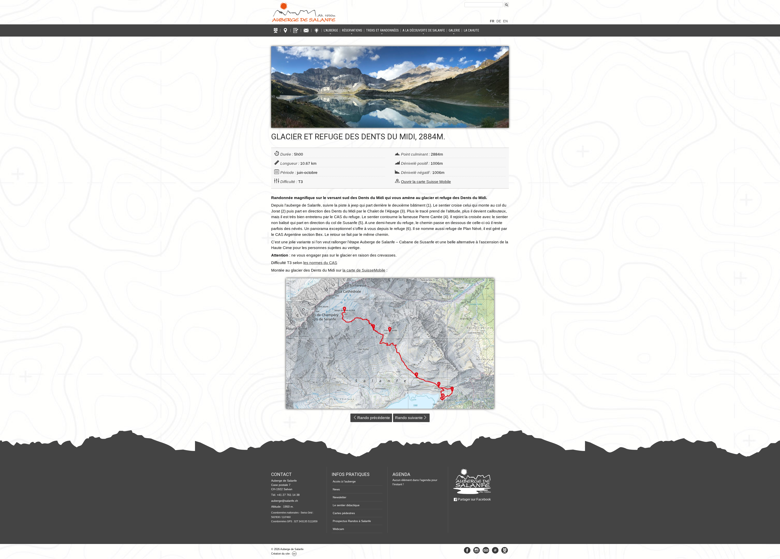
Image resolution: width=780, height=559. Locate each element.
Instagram (476, 550)
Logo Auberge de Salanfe (303, 12)
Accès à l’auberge (344, 481)
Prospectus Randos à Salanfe (352, 521)
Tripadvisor (486, 550)
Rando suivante (409, 418)
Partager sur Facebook (474, 499)
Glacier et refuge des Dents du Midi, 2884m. (358, 136)
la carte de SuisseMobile (363, 270)
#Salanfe (495, 550)
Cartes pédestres (344, 513)
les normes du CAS (320, 263)
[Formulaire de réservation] (295, 30)
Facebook (467, 550)
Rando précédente (373, 418)
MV (294, 554)
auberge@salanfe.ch (284, 500)
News (336, 489)
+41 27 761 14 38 (288, 494)
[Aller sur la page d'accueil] (472, 481)
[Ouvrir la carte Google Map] (285, 30)
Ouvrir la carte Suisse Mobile (426, 182)
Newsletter (339, 497)
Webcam (338, 529)
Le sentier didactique (346, 505)
